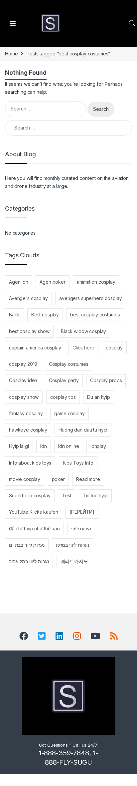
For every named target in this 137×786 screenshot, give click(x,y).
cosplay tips (63, 397)
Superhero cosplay (30, 495)
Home (11, 53)
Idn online (68, 446)
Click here (83, 347)
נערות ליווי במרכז (72, 545)
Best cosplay (45, 314)
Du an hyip (98, 397)
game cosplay (69, 413)
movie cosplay (24, 479)
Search (132, 23)
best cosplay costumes (95, 314)
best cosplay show (29, 331)
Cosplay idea (23, 380)
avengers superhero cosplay (90, 298)
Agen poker (53, 282)
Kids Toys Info (78, 463)
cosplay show (24, 397)
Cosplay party (64, 380)
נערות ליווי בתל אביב (29, 561)
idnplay (98, 446)
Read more (88, 479)
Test (66, 495)
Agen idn (18, 282)
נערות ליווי (81, 528)
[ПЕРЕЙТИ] (81, 512)
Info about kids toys (30, 463)
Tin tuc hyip (95, 495)
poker (58, 479)
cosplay (114, 347)
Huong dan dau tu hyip (83, 430)
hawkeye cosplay (28, 430)
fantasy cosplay (26, 413)
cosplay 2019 (23, 364)
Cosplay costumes (68, 364)
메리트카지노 (74, 561)
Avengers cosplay (28, 298)
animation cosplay (96, 282)
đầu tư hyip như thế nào (34, 528)
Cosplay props (106, 380)
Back (14, 314)
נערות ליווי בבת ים (26, 545)
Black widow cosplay (83, 331)
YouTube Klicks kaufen (33, 512)
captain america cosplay (35, 347)
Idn (43, 446)
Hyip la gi (19, 446)
